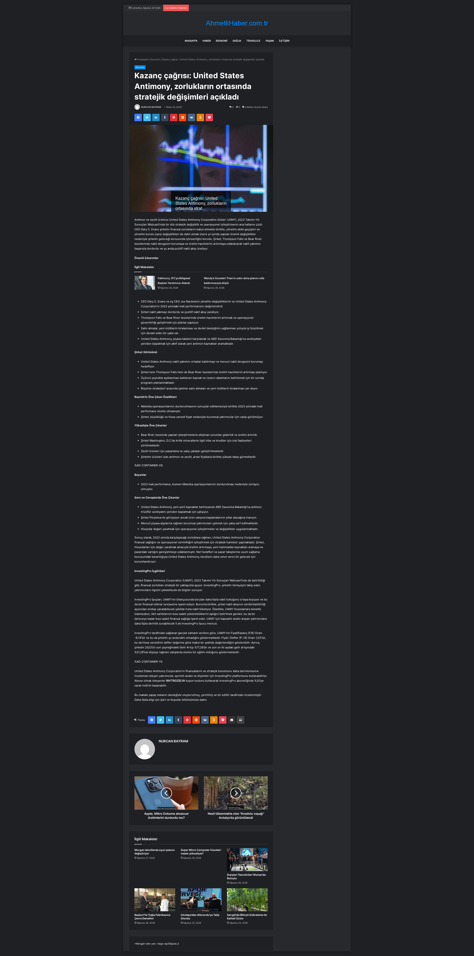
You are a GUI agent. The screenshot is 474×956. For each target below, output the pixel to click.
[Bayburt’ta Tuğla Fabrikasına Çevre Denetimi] (154, 899)
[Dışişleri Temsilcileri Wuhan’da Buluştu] (247, 859)
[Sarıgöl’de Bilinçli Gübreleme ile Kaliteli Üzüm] (247, 899)
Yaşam (269, 40)
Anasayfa (191, 40)
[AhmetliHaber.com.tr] (237, 23)
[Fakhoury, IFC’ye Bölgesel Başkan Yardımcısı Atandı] (145, 283)
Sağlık (237, 40)
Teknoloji (253, 40)
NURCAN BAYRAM (151, 107)
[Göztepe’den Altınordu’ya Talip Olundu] (201, 899)
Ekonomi (221, 40)
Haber (207, 40)
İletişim (284, 40)
